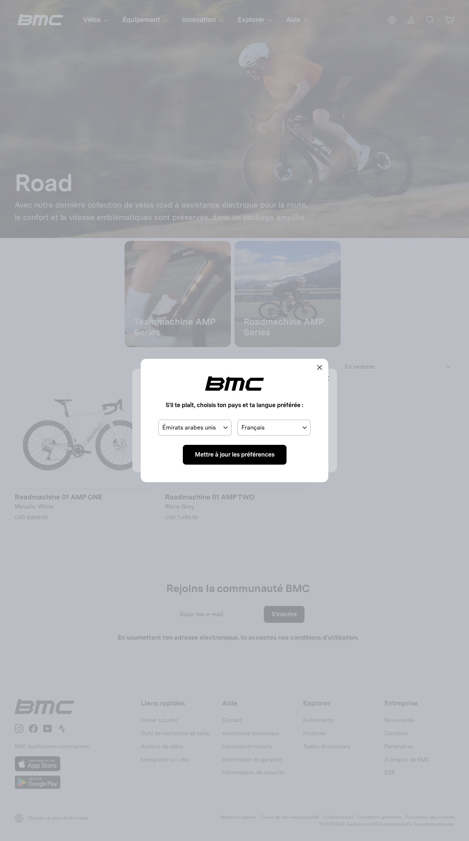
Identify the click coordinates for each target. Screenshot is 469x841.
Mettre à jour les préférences (234, 454)
